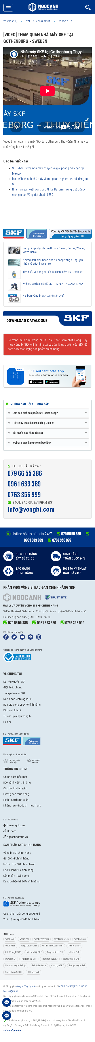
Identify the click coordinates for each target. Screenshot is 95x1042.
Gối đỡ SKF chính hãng (16, 858)
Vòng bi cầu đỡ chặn (29, 945)
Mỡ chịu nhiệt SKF (34, 952)
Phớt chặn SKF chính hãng (18, 870)
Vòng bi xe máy (74, 945)
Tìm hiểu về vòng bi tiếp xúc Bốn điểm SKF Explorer (52, 271)
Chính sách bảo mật (15, 776)
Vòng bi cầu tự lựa (61, 939)
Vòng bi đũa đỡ (80, 939)
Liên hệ (7, 722)
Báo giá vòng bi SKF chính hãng (22, 704)
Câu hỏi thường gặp (15, 788)
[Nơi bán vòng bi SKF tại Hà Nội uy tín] (14, 298)
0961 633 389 (24, 484)
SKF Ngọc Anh (33, 972)
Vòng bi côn (24, 939)
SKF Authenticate (39, 965)
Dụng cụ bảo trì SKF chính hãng (21, 881)
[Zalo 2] (6, 1017)
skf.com (11, 831)
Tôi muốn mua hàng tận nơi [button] (26, 432)
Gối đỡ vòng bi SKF (13, 952)
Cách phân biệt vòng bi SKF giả (21, 913)
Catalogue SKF (57, 965)
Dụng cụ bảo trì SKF (55, 952)
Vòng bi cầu (9, 939)
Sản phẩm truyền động (16, 875)
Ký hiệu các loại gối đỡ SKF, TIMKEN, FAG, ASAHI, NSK (53, 283)
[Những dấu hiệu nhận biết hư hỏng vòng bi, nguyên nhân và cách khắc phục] (14, 262)
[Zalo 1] (6, 1004)
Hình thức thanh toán (15, 799)
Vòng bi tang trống (41, 939)
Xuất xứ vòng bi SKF (71, 959)
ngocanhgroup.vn (17, 836)
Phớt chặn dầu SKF (50, 959)
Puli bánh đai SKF (28, 959)
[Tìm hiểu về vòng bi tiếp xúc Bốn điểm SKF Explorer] (14, 274)
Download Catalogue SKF (18, 699)
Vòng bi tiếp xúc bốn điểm (52, 945)
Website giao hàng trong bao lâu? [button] (30, 442)
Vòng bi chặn (10, 945)
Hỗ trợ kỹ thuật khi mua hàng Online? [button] (31, 422)
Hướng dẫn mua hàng (16, 794)
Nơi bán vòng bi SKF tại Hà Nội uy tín (44, 295)
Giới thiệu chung (12, 687)
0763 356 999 (24, 494)
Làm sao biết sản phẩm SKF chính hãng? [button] (33, 413)
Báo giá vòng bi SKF (77, 965)
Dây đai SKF (10, 959)
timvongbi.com (15, 825)
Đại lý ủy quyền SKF (14, 681)
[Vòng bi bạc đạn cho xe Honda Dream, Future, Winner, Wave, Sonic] (14, 250)
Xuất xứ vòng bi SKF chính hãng (21, 919)
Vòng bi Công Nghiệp (26, 986)
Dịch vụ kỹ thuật (12, 710)
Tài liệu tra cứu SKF (14, 693)
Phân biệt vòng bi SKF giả (15, 965)
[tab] (47, 413)
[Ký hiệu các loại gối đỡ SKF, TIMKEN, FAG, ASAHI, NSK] (14, 286)
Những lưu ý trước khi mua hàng (22, 805)
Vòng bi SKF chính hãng (17, 852)
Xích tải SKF (74, 952)
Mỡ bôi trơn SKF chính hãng (19, 864)
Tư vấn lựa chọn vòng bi (17, 716)
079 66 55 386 (25, 473)
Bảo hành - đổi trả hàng (17, 782)
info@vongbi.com (31, 509)
